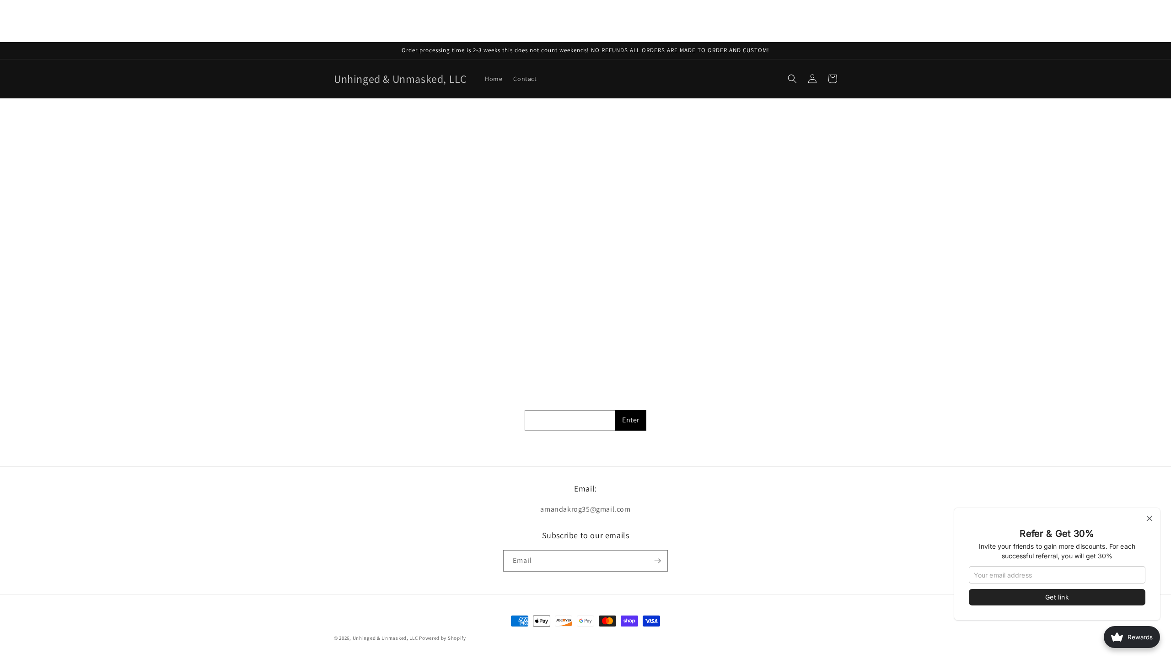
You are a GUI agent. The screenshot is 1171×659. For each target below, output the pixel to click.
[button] (792, 79)
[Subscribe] (657, 561)
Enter (630, 420)
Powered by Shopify (442, 638)
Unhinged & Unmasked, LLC (385, 638)
